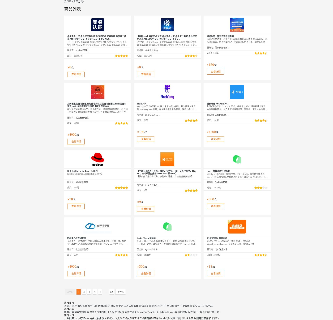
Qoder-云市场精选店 (222, 182)
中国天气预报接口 (99, 312)
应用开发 (164, 306)
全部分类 (78, 1)
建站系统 (154, 306)
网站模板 (182, 312)
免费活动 (123, 306)
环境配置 (113, 306)
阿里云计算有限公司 (83, 182)
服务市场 (92, 306)
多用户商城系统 (160, 312)
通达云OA (69, 306)
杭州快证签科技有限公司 (83, 50)
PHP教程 (185, 306)
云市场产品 (206, 306)
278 (111, 292)
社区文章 (117, 318)
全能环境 (181, 318)
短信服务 (174, 306)
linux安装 (195, 306)
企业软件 (191, 318)
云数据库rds (70, 318)
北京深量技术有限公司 (222, 249)
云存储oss (83, 318)
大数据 (108, 318)
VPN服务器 (81, 306)
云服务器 (133, 306)
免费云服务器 (96, 318)
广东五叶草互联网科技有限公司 (152, 185)
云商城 (173, 312)
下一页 (120, 292)
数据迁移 (103, 306)
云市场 (67, 1)
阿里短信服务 (81, 312)
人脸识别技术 (116, 312)
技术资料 (214, 318)
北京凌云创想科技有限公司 (83, 249)
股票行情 (69, 312)
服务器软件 (202, 318)
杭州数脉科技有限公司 (152, 50)
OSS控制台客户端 (149, 318)
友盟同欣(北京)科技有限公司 (222, 115)
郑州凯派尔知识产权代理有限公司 (222, 48)
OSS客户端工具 (211, 312)
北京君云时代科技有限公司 (83, 118)
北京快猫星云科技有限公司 (152, 115)
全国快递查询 (132, 312)
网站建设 (144, 306)
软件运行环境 (195, 312)
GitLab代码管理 (167, 318)
